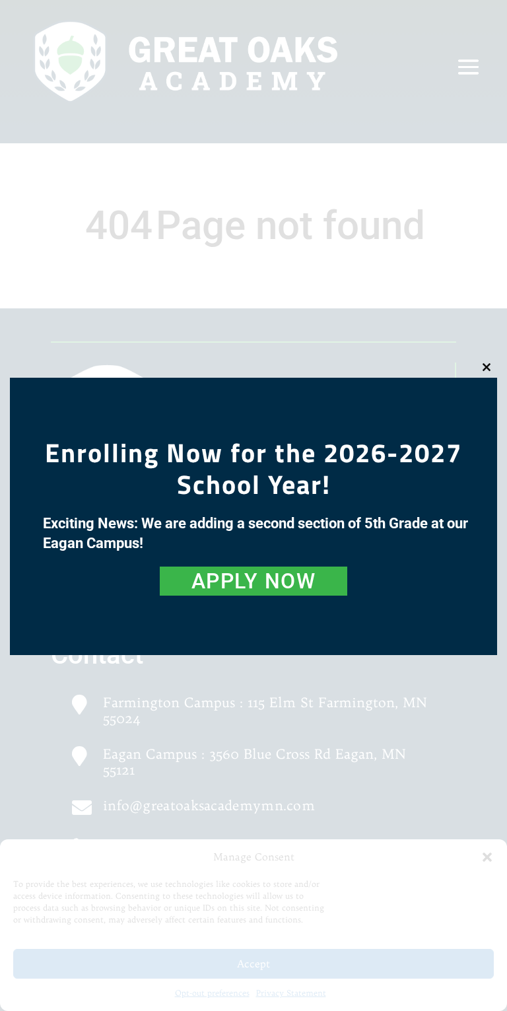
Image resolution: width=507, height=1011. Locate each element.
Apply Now (253, 581)
